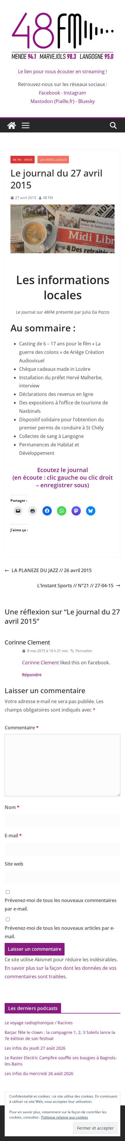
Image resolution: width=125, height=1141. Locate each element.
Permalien (84, 650)
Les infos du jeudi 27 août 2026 (35, 1048)
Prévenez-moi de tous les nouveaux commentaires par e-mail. (61, 904)
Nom (12, 807)
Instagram (75, 93)
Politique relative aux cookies (64, 1117)
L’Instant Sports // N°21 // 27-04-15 (75, 585)
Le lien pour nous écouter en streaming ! (62, 71)
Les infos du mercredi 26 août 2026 (39, 1073)
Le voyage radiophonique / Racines (39, 1022)
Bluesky (86, 101)
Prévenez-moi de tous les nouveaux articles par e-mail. (60, 932)
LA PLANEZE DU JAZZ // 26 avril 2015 (52, 570)
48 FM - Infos (22, 160)
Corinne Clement (27, 642)
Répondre (32, 674)
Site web (14, 864)
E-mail (13, 835)
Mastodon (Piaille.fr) (52, 101)
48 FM (48, 197)
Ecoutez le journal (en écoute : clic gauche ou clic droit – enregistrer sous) (62, 477)
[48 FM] (12, 125)
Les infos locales (53, 160)
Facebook (49, 93)
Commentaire (22, 727)
